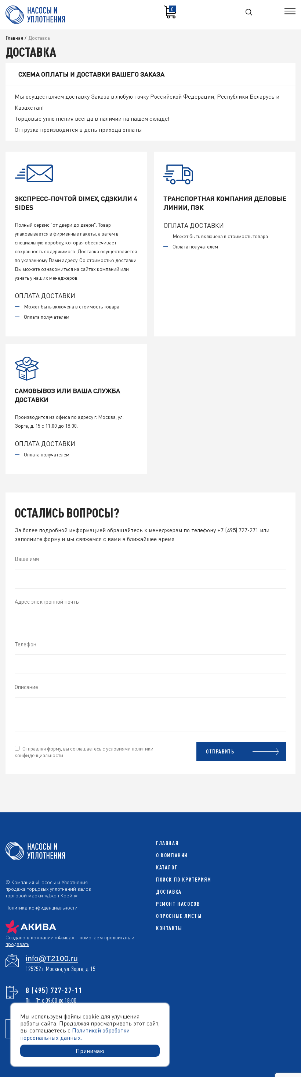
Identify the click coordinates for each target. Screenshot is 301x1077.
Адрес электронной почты (47, 601)
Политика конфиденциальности (41, 907)
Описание (26, 687)
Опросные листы (179, 916)
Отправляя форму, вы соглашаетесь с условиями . (84, 751)
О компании (172, 855)
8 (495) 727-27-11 (54, 990)
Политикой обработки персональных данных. (75, 1033)
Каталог (166, 867)
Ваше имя (27, 558)
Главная (167, 843)
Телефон (25, 644)
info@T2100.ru (52, 958)
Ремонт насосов (178, 904)
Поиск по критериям (183, 879)
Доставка (169, 892)
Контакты (169, 928)
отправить (220, 751)
